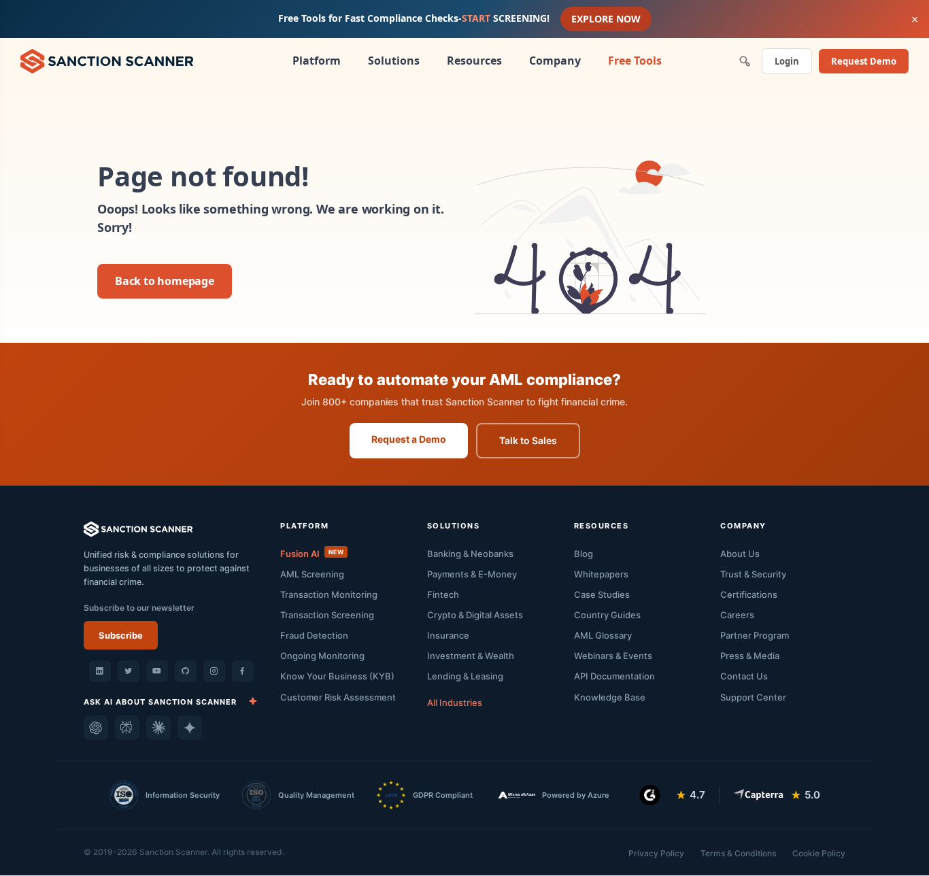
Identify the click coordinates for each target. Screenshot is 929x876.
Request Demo (863, 61)
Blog (583, 553)
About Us (740, 553)
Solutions (394, 60)
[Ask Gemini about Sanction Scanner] (190, 727)
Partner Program (754, 635)
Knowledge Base (609, 697)
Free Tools (635, 60)
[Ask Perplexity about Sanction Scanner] (127, 727)
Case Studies (602, 594)
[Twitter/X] (128, 671)
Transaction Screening (327, 614)
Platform (316, 60)
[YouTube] (157, 671)
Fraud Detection (314, 635)
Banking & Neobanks (470, 553)
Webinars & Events (613, 655)
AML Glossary (603, 635)
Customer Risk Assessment (338, 697)
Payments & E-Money (472, 574)
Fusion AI (311, 553)
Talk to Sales (528, 440)
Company (555, 60)
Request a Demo (408, 439)
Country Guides (607, 614)
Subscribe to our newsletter (139, 608)
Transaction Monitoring (328, 594)
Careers (737, 614)
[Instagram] (214, 671)
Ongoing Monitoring (322, 655)
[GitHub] (186, 671)
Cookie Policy (818, 853)
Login (787, 61)
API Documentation (614, 676)
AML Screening (312, 574)
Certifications (748, 594)
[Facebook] (243, 671)
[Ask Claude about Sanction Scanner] (158, 727)
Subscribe (121, 635)
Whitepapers (601, 574)
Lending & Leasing (465, 676)
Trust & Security (753, 574)
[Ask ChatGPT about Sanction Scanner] (96, 727)
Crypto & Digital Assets (475, 614)
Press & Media (749, 655)
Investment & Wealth (470, 655)
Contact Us (744, 676)
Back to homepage (164, 280)
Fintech (443, 594)
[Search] (744, 61)
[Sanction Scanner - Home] (106, 59)
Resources (474, 60)
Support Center (753, 697)
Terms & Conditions (738, 853)
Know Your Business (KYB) (337, 676)
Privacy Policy (656, 853)
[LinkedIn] (100, 671)
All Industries (454, 702)
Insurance (448, 635)
